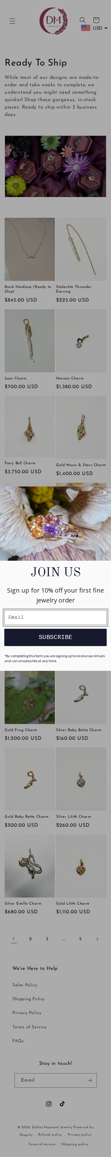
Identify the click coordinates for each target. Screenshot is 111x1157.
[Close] (105, 492)
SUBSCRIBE (55, 637)
